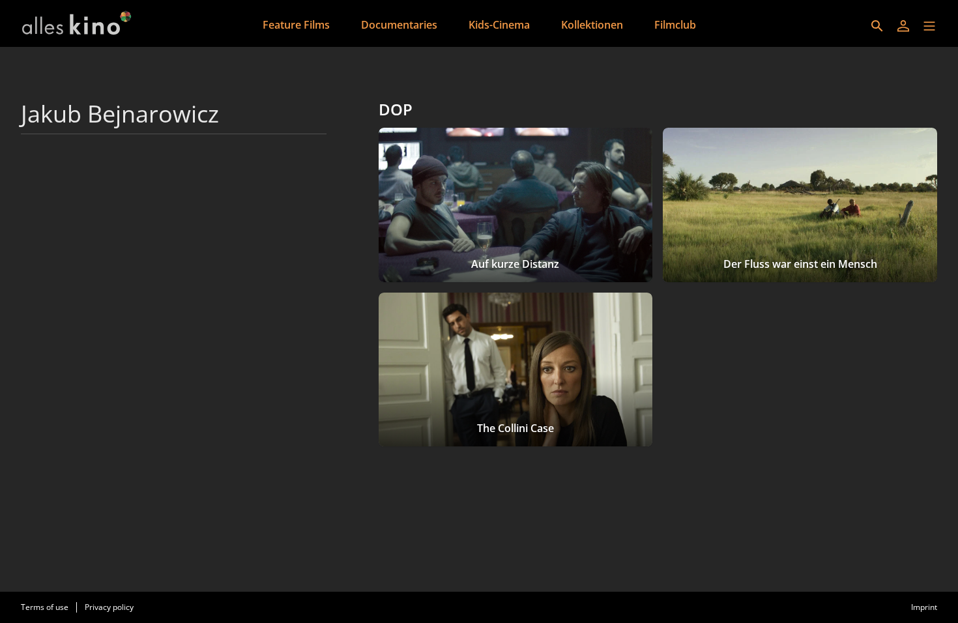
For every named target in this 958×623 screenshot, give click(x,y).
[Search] (877, 26)
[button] (929, 26)
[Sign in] (903, 26)
